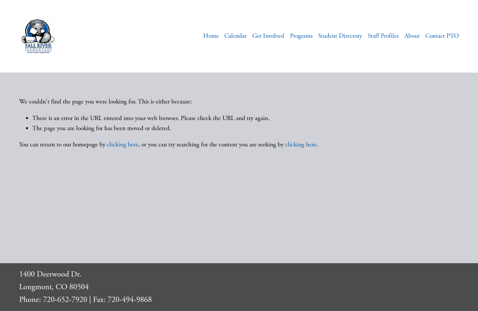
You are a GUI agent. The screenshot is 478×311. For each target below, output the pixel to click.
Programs (301, 36)
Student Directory (340, 36)
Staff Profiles (383, 36)
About (412, 36)
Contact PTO (442, 36)
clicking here (122, 145)
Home (211, 36)
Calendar (235, 36)
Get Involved (268, 36)
